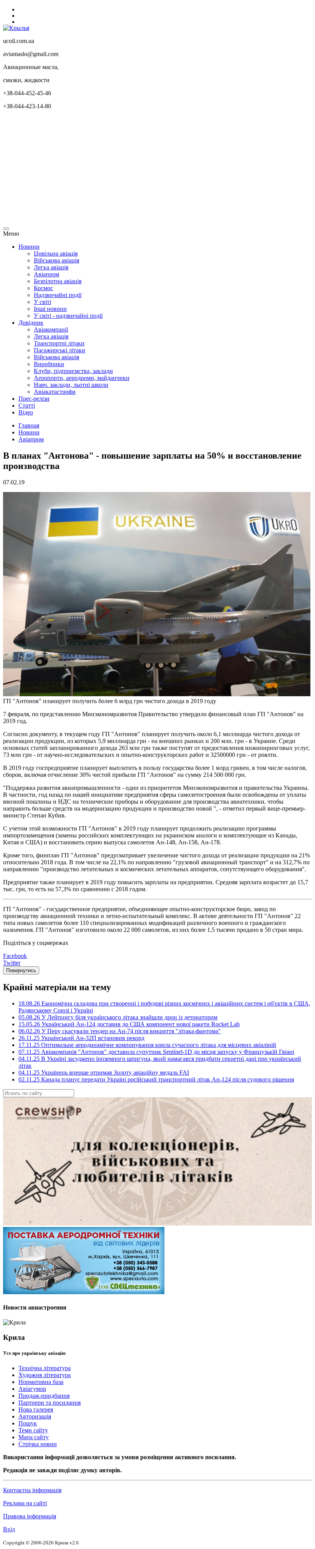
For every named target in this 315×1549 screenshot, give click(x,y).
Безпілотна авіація (57, 281)
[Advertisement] (157, 169)
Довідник (30, 322)
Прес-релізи (34, 398)
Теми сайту (33, 1430)
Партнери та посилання (49, 1402)
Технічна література (44, 1368)
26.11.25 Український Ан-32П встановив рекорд (81, 1038)
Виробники (49, 364)
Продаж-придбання (44, 1395)
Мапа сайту (33, 1437)
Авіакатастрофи (55, 391)
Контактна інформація (32, 1490)
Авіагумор (32, 1389)
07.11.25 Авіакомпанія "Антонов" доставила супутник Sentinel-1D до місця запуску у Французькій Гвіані (156, 1052)
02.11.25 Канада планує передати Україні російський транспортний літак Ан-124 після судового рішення (156, 1079)
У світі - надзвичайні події (68, 315)
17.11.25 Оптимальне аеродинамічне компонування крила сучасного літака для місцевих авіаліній (147, 1045)
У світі (42, 302)
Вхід (9, 1529)
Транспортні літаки (59, 343)
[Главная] (16, 28)
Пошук (27, 1423)
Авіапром (46, 274)
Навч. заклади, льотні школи (71, 384)
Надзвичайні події (57, 295)
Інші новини (50, 309)
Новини (29, 246)
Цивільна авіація (56, 253)
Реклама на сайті (25, 1503)
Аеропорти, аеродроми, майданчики (81, 378)
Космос (43, 288)
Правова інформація (29, 1516)
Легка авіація (51, 267)
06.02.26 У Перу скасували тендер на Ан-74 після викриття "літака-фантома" (119, 1031)
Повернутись (21, 970)
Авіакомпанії (51, 329)
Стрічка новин (37, 1444)
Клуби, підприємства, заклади (73, 371)
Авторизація (34, 1416)
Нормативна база (40, 1382)
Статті (26, 405)
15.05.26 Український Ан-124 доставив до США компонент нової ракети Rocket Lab (129, 1024)
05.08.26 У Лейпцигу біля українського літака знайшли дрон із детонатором (117, 1017)
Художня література (44, 1375)
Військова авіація (56, 260)
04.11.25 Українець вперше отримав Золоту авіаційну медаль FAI (103, 1072)
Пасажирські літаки (59, 350)
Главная (28, 425)
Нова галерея (35, 1409)
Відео (25, 412)
